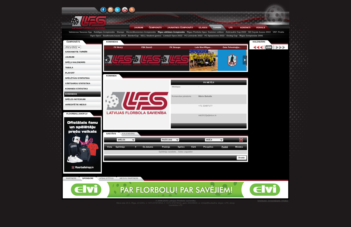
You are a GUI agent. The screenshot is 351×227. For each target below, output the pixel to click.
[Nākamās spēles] (280, 47)
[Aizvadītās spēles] (257, 47)
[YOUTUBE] (125, 10)
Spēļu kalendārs (75, 62)
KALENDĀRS (128, 134)
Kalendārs (259, 42)
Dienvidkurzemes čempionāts (141, 32)
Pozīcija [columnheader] (166, 147)
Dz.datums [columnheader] (148, 147)
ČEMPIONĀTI (155, 27)
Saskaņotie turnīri (76, 52)
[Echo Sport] (260, 197)
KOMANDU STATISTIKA (76, 89)
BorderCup (133, 36)
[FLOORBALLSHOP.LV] (82, 172)
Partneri (71, 178)
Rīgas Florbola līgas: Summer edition (205, 32)
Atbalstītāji (106, 178)
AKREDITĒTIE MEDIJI (75, 104)
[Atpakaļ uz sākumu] (88, 22)
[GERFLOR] (148, 197)
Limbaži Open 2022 (172, 36)
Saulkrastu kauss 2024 (114, 36)
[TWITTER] (118, 10)
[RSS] (132, 10)
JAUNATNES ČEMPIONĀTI (180, 27)
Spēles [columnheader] (181, 147)
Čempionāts (73, 42)
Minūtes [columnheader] (239, 147)
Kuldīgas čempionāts (104, 32)
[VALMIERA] (92, 197)
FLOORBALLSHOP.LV (77, 114)
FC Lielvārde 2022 (193, 36)
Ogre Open (95, 36)
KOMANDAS (112, 42)
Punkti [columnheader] (225, 147)
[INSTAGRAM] (110, 10)
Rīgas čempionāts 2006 (251, 36)
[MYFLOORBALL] (232, 197)
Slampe (120, 32)
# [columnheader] (135, 147)
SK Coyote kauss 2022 (259, 32)
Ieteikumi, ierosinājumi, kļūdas (273, 201)
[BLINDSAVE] (204, 197)
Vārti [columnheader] (193, 147)
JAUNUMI (138, 27)
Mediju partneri (129, 178)
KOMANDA (111, 76)
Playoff (70, 73)
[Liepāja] (120, 197)
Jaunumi (69, 57)
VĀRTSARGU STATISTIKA (77, 83)
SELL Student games (151, 36)
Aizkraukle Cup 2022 (236, 32)
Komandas (71, 94)
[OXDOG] (176, 197)
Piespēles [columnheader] (208, 147)
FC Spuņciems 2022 (214, 36)
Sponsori (87, 178)
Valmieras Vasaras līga (80, 32)
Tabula (69, 67)
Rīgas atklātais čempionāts (171, 32)
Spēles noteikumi (75, 99)
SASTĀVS (111, 134)
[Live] (269, 47)
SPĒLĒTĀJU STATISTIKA (77, 78)
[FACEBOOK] (103, 10)
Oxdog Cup (231, 36)
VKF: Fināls (278, 32)
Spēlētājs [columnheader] (120, 147)
